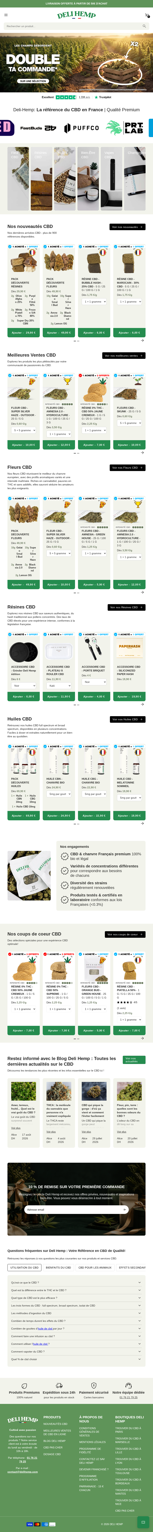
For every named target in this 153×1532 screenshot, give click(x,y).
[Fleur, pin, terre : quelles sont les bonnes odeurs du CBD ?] (129, 1113)
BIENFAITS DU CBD (58, 1267)
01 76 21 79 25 (129, 1397)
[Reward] (143, 1522)
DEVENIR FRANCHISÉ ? (94, 1469)
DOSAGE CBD (52, 1454)
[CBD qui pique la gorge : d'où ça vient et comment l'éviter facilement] (94, 1113)
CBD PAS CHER (53, 1447)
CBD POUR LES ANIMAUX (95, 1267)
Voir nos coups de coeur (122, 934)
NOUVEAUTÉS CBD (55, 1423)
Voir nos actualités (132, 1060)
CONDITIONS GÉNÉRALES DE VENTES (89, 1432)
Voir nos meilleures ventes (121, 355)
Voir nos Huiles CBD (125, 719)
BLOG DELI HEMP (54, 1440)
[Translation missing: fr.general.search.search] (144, 26)
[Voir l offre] (76, 62)
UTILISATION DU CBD (24, 1267)
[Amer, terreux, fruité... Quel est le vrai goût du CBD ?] (23, 1113)
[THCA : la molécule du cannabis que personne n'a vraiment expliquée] (59, 1113)
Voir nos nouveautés (125, 227)
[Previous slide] (10, 179)
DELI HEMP (116, 1524)
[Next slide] (142, 179)
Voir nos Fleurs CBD (125, 467)
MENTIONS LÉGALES (92, 1442)
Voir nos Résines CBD (124, 607)
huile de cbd (45, 1328)
